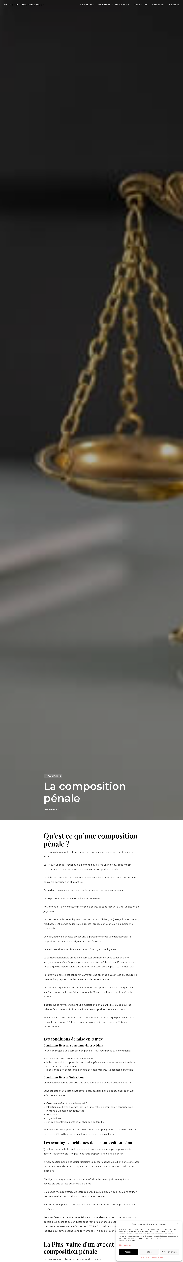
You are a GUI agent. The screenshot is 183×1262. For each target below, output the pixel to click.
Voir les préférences (169, 1252)
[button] (177, 1224)
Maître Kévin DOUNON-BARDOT (24, 5)
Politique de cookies (142, 1257)
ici (81, 882)
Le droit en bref (53, 776)
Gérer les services (125, 1245)
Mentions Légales (157, 1257)
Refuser (149, 1252)
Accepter (128, 1252)
